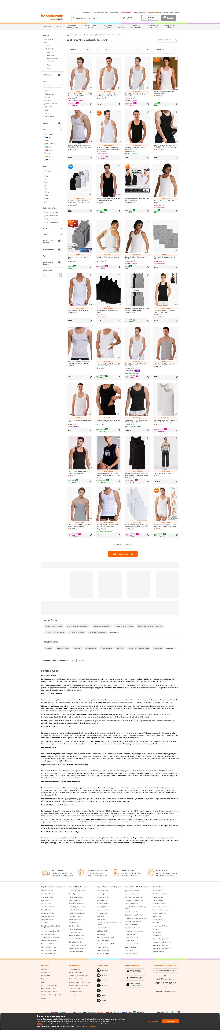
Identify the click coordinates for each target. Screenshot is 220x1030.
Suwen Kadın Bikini (103, 950)
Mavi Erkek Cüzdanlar (76, 939)
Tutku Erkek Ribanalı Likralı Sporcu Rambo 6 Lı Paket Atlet (164, 311)
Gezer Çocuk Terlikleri (131, 950)
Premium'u (54, 19)
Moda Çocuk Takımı (131, 947)
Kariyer (43, 982)
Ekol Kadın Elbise (102, 913)
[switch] (60, 75)
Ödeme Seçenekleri (75, 988)
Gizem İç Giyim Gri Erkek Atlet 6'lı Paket (78, 258)
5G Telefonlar (157, 932)
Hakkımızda (45, 969)
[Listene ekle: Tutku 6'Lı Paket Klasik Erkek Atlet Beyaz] (176, 165)
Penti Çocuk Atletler (131, 934)
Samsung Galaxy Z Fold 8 (160, 939)
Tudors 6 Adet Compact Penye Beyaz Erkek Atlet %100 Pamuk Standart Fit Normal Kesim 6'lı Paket (136, 526)
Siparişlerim (87, 12)
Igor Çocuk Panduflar (131, 937)
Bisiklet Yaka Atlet (52, 58)
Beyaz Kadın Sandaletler (76, 903)
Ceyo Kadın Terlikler (103, 940)
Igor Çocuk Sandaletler (132, 891)
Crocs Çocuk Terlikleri (131, 903)
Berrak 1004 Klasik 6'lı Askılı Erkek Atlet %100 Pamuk (164, 92)
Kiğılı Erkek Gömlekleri (48, 934)
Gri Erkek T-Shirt (74, 923)
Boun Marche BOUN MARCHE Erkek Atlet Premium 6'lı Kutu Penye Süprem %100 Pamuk (79, 202)
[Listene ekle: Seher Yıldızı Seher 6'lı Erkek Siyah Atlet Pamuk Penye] (147, 112)
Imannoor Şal (101, 894)
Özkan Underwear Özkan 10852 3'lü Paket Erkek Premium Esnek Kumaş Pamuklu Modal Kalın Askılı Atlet (165, 526)
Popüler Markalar (158, 900)
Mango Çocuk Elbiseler (132, 944)
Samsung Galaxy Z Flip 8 (160, 945)
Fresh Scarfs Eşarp (102, 891)
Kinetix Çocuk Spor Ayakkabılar (134, 931)
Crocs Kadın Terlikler (103, 897)
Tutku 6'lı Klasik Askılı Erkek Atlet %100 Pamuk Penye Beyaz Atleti (80, 95)
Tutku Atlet (44, 923)
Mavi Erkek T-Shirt (47, 897)
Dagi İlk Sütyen (129, 940)
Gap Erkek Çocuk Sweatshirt (133, 897)
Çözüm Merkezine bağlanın (165, 970)
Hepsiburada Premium (154, 12)
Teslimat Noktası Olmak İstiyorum (79, 985)
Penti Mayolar (101, 919)
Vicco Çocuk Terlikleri (131, 924)
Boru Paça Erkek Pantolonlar (78, 945)
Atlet (48, 68)
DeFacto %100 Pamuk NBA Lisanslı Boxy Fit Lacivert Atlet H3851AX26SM (108, 474)
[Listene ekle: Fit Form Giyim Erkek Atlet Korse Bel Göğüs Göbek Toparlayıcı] (147, 384)
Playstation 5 (157, 923)
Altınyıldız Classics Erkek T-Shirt (51, 931)
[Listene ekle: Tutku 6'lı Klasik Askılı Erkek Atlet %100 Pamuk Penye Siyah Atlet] (90, 438)
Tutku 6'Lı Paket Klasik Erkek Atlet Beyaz (164, 202)
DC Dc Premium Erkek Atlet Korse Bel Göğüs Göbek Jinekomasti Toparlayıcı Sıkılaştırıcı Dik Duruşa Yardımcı (79, 146)
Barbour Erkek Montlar (48, 916)
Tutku (48, 91)
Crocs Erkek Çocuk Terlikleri (133, 915)
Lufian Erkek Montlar (47, 913)
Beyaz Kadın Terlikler (75, 916)
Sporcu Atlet (50, 52)
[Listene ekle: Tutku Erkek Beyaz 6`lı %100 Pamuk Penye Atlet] (147, 58)
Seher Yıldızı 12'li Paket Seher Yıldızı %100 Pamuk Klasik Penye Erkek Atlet (108, 148)
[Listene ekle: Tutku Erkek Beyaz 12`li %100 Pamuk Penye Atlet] (147, 328)
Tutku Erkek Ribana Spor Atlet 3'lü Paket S (107, 311)
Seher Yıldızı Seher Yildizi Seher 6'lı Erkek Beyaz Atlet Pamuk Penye (107, 95)
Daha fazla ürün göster (123, 554)
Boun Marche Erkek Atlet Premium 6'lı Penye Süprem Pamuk (108, 365)
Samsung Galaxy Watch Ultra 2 (162, 948)
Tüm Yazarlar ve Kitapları (160, 894)
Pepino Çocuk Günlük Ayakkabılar (135, 918)
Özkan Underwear (51, 103)
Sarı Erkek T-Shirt (74, 926)
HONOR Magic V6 (158, 951)
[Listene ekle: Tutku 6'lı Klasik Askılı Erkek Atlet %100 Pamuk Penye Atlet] (147, 165)
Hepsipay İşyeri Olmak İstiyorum (79, 976)
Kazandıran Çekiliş (158, 919)
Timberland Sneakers (47, 907)
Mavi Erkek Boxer (74, 900)
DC (47, 110)
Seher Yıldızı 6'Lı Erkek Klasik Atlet (78, 310)
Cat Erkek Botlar (46, 903)
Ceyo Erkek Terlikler (47, 919)
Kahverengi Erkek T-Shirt (76, 907)
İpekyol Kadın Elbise (103, 953)
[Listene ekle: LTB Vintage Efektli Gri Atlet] (176, 438)
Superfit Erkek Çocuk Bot (132, 928)
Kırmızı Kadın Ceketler (75, 929)
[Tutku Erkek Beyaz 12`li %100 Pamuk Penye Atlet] (137, 343)
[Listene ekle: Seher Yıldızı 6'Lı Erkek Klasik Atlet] (90, 275)
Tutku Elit (49, 107)
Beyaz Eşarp (73, 894)
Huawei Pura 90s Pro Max (161, 910)
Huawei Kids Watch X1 (159, 907)
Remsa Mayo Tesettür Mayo (105, 937)
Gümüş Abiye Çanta (75, 932)
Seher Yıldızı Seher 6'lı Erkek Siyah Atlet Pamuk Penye (136, 148)
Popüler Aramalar (158, 897)
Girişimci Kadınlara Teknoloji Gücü (79, 982)
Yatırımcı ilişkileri (46, 976)
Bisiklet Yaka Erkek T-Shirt (77, 913)
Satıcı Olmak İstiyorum (76, 972)
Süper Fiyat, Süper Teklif (100, 12)
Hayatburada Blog (74, 969)
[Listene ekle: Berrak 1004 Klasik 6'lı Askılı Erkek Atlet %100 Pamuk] (176, 58)
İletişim (43, 998)
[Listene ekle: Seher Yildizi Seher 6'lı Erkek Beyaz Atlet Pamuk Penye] (119, 58)
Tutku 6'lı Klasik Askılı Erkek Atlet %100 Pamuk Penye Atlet (137, 199)
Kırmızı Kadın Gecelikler (76, 897)
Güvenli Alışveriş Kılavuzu (49, 992)
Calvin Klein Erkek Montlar (49, 950)
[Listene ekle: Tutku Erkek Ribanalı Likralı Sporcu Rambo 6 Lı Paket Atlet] (176, 275)
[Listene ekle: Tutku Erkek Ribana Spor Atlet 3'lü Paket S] (119, 275)
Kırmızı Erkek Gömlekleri (76, 935)
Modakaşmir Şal (102, 907)
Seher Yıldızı (50, 94)
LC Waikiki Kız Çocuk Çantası (134, 900)
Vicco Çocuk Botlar (131, 912)
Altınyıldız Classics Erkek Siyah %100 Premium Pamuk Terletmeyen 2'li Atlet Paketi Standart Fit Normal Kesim (137, 474)
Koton (48, 113)
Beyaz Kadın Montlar (75, 942)
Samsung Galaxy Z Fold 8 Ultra (162, 942)
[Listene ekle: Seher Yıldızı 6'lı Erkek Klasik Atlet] (176, 328)
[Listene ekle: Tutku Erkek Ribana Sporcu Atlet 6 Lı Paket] (119, 221)
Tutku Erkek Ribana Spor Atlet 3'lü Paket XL (164, 258)
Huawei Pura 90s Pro (159, 913)
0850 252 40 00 (165, 983)
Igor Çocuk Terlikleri (131, 953)
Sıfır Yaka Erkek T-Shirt (76, 951)
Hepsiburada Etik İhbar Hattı (166, 991)
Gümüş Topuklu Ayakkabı (77, 891)
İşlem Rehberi (73, 995)
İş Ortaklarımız (45, 972)
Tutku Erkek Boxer (46, 910)
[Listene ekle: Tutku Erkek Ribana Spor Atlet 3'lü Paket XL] (176, 221)
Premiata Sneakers (47, 891)
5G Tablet (156, 929)
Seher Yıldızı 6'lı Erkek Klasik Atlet (164, 364)
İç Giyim (47, 45)
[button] (79, 104)
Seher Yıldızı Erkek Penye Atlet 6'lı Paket (135, 258)
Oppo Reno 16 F (157, 935)
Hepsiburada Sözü (158, 891)
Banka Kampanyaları (75, 992)
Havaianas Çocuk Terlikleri (133, 921)
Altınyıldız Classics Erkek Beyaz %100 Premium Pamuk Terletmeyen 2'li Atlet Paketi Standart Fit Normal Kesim (165, 421)
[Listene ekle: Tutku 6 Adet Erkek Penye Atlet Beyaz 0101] (90, 384)
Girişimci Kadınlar (126, 12)
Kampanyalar (114, 12)
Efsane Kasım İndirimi (159, 903)
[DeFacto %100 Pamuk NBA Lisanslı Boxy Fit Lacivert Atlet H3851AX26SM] (108, 453)
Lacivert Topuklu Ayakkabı (77, 910)
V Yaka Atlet (50, 55)
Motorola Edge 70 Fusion (160, 926)
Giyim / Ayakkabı (48, 39)
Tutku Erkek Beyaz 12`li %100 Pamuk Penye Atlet (136, 365)
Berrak (48, 97)
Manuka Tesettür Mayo (104, 928)
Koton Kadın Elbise (102, 947)
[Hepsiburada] (52, 16)
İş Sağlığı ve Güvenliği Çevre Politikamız (53, 995)
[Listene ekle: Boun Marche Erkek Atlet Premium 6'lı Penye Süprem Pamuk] (119, 328)
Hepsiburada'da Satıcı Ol (171, 12)
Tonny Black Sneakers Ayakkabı (107, 944)
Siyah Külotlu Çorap (75, 919)
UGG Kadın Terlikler (103, 931)
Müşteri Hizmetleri (139, 12)
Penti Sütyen (101, 916)
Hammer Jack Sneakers (48, 940)
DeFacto (48, 100)
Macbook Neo (157, 916)
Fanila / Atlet (50, 49)
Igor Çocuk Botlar (130, 894)
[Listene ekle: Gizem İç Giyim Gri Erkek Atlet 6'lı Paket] (90, 221)
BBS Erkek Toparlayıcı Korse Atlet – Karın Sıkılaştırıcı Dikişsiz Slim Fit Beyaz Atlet (79, 362)
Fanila (49, 65)
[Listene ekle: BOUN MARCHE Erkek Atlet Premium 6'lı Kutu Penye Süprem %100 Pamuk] (90, 165)
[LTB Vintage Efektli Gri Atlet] (165, 453)
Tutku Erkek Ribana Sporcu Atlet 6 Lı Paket (107, 258)
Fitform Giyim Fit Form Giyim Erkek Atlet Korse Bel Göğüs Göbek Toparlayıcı (136, 421)
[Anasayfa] (68, 35)
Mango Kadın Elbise (103, 910)
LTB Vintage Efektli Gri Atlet (162, 473)
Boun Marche (50, 116)
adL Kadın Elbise (102, 900)
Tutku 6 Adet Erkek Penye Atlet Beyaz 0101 (79, 421)
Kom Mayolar (101, 934)
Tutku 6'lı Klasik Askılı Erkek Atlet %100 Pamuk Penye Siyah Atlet (80, 472)
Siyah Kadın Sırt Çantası (76, 948)
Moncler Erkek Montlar (48, 944)
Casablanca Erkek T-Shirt (49, 953)
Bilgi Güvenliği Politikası (48, 988)
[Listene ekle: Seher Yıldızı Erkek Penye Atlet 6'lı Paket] (147, 221)
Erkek (46, 42)
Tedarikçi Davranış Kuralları (77, 979)
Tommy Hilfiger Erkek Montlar (50, 937)
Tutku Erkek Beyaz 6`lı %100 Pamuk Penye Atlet (136, 95)
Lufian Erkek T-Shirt (47, 894)
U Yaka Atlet (50, 62)
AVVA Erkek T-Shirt (47, 900)
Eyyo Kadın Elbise (102, 903)
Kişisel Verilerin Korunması (49, 985)
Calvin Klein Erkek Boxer (48, 947)
